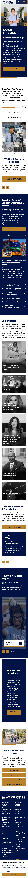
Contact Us (15, 770)
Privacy (18, 846)
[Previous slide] (3, 187)
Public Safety (19, 832)
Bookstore (5, 848)
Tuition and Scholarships (15, 527)
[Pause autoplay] (25, 24)
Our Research (15, 229)
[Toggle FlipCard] (20, 643)
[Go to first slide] (7, 187)
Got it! (14, 874)
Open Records (20, 844)
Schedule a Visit (15, 779)
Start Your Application (15, 784)
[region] (14, 869)
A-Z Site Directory (7, 846)
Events (4, 834)
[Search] (18, 2)
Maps (3, 836)
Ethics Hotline (19, 843)
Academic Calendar (8, 852)
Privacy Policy (5, 869)
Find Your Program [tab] (14, 112)
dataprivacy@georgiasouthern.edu (11, 871)
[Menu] (24, 2)
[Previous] (2, 14)
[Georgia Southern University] (8, 2)
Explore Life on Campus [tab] (14, 117)
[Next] (25, 14)
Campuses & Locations (13, 712)
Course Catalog (7, 850)
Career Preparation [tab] (14, 115)
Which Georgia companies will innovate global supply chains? (14, 263)
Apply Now (15, 68)
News (3, 832)
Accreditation (19, 841)
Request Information (15, 775)
